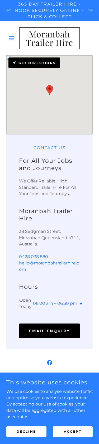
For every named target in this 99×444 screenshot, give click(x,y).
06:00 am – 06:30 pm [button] (55, 303)
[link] (49, 38)
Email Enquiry (49, 331)
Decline (26, 431)
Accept (72, 431)
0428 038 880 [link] (33, 256)
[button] (12, 38)
